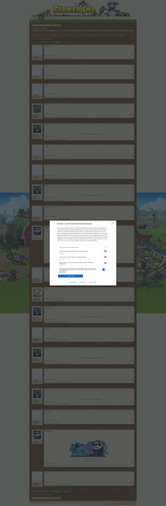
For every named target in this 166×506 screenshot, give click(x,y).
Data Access (83, 282)
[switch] (104, 251)
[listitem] (83, 247)
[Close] (113, 224)
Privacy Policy (93, 282)
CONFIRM (70, 276)
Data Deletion (73, 282)
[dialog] (83, 253)
